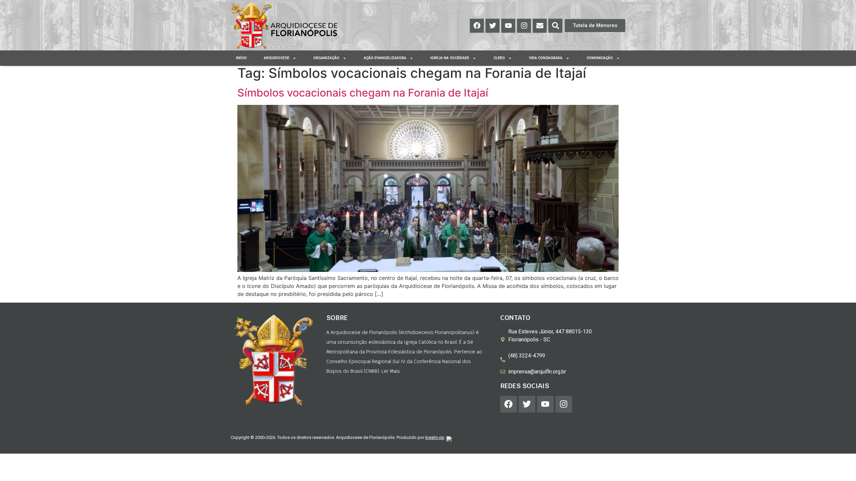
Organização (326, 58)
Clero (499, 58)
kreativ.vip (434, 437)
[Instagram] (524, 26)
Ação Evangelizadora (385, 58)
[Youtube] (508, 26)
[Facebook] (477, 26)
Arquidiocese (276, 58)
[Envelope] (540, 26)
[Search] (555, 26)
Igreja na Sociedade (449, 58)
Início (241, 58)
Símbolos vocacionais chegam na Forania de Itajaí (362, 92)
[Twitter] (493, 26)
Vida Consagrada (545, 58)
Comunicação (599, 58)
